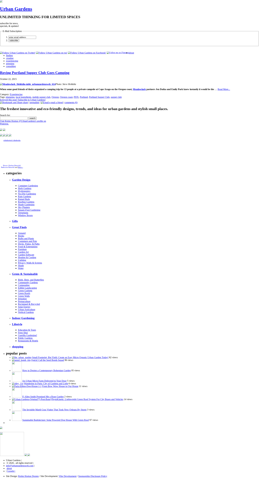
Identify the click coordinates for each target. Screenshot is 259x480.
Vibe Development (67, 476)
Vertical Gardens (26, 312)
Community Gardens (28, 282)
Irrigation (22, 298)
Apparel (22, 233)
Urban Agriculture (26, 309)
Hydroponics (24, 191)
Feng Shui (23, 332)
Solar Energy (24, 307)
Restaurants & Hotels (28, 340)
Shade (21, 265)
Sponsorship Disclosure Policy (92, 476)
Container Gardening (28, 185)
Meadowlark (139, 89)
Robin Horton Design (28, 476)
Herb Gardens (24, 188)
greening (10, 63)
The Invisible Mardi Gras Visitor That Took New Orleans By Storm (54, 409)
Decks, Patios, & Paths (29, 244)
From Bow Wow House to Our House (60, 386)
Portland (84, 97)
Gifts (15, 221)
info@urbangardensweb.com (19, 465)
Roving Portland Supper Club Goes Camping (34, 73)
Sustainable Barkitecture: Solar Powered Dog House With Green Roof (55, 420)
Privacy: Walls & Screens (30, 263)
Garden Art (23, 252)
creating (9, 58)
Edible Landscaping (27, 288)
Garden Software (26, 254)
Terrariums (23, 212)
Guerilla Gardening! (27, 335)
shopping (17, 346)
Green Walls (24, 296)
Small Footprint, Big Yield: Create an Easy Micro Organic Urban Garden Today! (70, 357)
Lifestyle (17, 324)
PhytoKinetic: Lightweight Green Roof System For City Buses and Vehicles (87, 399)
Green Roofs (24, 293)
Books (21, 236)
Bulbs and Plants (26, 238)
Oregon (55, 97)
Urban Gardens (16, 9)
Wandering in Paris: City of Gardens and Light (46, 383)
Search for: (5, 115)
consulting (11, 66)
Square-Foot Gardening (29, 210)
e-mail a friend (56, 102)
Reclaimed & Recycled (29, 304)
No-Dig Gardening (27, 193)
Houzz (5, 165)
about (131, 52)
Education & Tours (27, 330)
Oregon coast (66, 97)
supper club (116, 97)
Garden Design (21, 179)
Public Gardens (25, 338)
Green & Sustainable (25, 274)
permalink (34, 102)
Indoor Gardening (23, 318)
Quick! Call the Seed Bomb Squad (47, 360)
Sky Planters (24, 207)
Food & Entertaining (27, 246)
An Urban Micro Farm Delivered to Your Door (44, 381)
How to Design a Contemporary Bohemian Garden (46, 370)
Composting (24, 285)
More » (20, 167)
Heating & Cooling (27, 257)
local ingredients (23, 97)
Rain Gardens (24, 196)
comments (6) (71, 102)
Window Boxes (25, 215)
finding (9, 55)
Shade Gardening (26, 204)
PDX (76, 97)
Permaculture (24, 301)
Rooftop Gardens (26, 202)
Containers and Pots (27, 241)
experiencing (12, 61)
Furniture (22, 249)
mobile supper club (41, 97)
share (25, 102)
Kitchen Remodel (15, 165)
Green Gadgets (25, 290)
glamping (10, 97)
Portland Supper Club (99, 97)
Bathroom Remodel (8, 167)
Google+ (11, 471)
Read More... (224, 89)
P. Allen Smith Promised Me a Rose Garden (43, 396)
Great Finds (19, 227)
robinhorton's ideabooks (12, 140)
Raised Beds (24, 199)
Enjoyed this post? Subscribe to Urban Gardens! (23, 99)
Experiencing (16, 94)
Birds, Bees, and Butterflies (31, 280)
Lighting (22, 260)
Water (21, 268)
